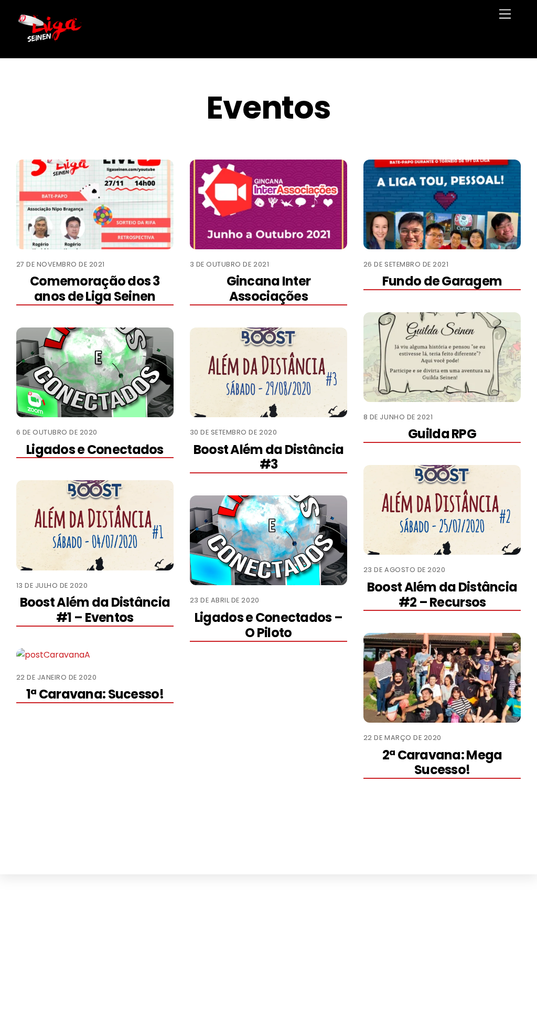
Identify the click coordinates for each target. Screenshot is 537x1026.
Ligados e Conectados (95, 449)
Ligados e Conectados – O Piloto (268, 625)
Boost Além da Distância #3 (268, 457)
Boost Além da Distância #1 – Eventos (95, 610)
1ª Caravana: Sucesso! (95, 694)
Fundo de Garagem (442, 281)
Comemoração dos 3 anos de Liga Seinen (95, 288)
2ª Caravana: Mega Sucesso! (442, 762)
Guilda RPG (442, 433)
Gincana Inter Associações (269, 288)
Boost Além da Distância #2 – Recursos (442, 594)
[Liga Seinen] (50, 39)
